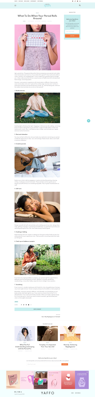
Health (16, 301)
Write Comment (37, 309)
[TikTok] (75, 1)
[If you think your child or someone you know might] (68, 380)
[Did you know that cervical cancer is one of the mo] (27, 380)
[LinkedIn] (79, 1)
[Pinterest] (26, 304)
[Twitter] (23, 304)
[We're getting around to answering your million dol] (54, 380)
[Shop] (88, 121)
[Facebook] (21, 304)
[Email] (28, 304)
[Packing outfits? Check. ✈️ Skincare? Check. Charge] (41, 380)
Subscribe (65, 364)
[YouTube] (77, 1)
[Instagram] (72, 1)
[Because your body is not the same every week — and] (82, 380)
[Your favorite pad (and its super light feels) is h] (13, 380)
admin (24, 21)
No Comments (31, 21)
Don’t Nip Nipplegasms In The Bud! (51, 316)
